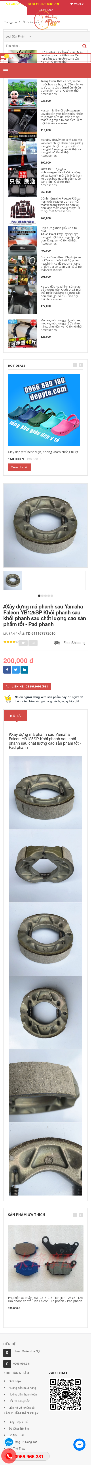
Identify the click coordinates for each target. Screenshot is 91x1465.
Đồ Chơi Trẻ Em (19, 1428)
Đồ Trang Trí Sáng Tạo (23, 1442)
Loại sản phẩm (16, 36)
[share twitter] (16, 670)
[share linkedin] (24, 670)
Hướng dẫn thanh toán (23, 1394)
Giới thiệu (15, 1381)
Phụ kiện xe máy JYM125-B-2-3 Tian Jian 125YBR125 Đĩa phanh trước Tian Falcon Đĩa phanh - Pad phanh (45, 1299)
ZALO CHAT (58, 1373)
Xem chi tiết (19, 467)
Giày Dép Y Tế (18, 1422)
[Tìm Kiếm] (84, 46)
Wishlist (78, 4)
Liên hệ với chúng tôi (22, 1407)
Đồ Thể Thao (17, 1448)
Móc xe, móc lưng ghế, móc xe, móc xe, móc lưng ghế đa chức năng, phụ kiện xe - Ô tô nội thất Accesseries (61, 325)
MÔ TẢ (15, 715)
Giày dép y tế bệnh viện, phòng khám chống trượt (43, 452)
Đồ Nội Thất (16, 1435)
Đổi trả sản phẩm (19, 1401)
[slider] (11, 641)
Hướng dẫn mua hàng (22, 1388)
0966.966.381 (21, 1363)
